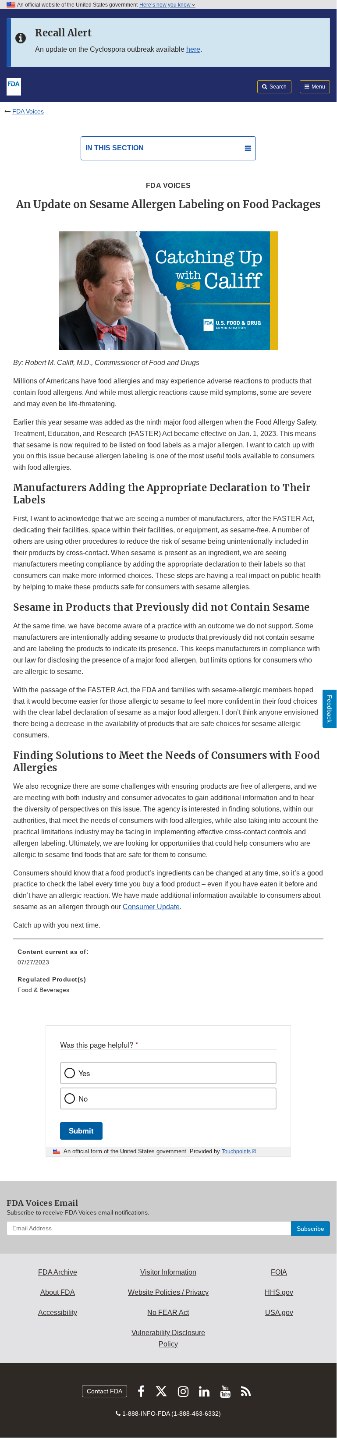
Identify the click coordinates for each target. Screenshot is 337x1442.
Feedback (329, 709)
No (83, 1098)
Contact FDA (104, 1391)
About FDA (57, 1292)
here (193, 49)
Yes (84, 1073)
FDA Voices (28, 111)
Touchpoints (236, 1151)
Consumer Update (151, 907)
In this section (114, 148)
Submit (81, 1130)
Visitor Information (168, 1272)
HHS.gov (279, 1292)
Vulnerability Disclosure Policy (168, 1338)
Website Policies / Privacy (168, 1292)
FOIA (279, 1272)
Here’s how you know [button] (165, 5)
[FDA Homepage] (14, 85)
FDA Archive (57, 1272)
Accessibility (57, 1312)
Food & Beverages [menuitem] (43, 989)
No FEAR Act (168, 1312)
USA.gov (279, 1312)
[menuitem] (168, 960)
